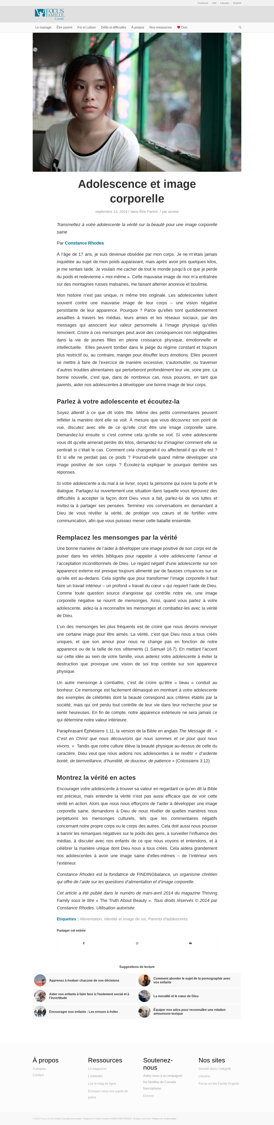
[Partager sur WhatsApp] (137, 943)
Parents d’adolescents (168, 919)
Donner (148, 1096)
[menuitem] (203, 3)
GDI (214, 3)
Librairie (224, 3)
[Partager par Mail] (190, 943)
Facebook (203, 3)
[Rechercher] (238, 27)
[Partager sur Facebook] (83, 943)
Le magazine (97, 1068)
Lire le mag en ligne (102, 1083)
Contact (38, 1075)
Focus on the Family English (219, 1083)
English (237, 3)
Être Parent (148, 212)
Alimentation (91, 919)
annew (173, 212)
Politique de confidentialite (164, 1118)
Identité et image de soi (125, 919)
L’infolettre (95, 1076)
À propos (39, 1068)
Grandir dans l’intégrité (215, 1068)
